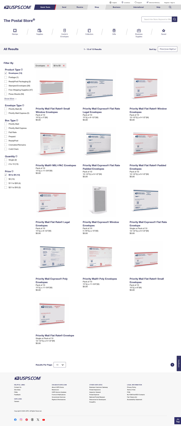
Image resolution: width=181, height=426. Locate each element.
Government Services (58, 397)
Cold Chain (14, 149)
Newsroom (55, 389)
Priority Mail (14, 124)
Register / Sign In (169, 2)
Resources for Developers (97, 399)
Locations (127, 2)
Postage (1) (13, 77)
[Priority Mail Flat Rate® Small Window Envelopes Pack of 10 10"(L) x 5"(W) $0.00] (58, 87)
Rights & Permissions (59, 399)
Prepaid (12, 136)
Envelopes (40, 65)
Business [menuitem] (116, 7)
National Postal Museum (97, 397)
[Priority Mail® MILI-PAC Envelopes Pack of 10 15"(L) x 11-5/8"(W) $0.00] (58, 143)
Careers (16, 401)
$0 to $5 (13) (14, 175)
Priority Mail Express (18, 128)
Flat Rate (13, 132)
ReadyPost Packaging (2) (20, 81)
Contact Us (17, 387)
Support (139, 2)
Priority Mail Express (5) (19, 113)
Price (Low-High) (166, 49)
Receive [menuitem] (80, 7)
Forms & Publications (59, 394)
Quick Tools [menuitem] (45, 7)
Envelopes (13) (15, 73)
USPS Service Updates (59, 392)
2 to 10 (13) (13, 164)
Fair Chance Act (132, 397)
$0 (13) (12, 179)
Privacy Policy (131, 387)
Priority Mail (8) (15, 109)
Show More (9, 98)
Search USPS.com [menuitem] (170, 7)
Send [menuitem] (64, 7)
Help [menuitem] (158, 7)
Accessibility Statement (134, 399)
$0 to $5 (57, 65)
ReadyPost (13, 140)
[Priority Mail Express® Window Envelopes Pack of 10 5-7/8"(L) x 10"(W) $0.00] (105, 200)
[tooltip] (22, 69)
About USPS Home (58, 387)
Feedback (17, 394)
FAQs (16, 392)
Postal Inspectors (95, 389)
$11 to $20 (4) (15, 183)
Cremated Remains (17, 145)
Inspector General (95, 392)
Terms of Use (131, 389)
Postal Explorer (94, 394)
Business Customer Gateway (98, 387)
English (112, 2)
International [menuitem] (138, 7)
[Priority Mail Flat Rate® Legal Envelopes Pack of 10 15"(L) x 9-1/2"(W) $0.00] (58, 200)
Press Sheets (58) (16, 94)
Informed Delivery (154, 2)
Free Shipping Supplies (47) (21, 90)
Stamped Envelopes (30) (19, 85)
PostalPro (92, 402)
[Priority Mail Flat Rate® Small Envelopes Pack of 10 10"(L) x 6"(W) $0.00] (152, 257)
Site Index (17, 389)
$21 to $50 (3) (15, 187)
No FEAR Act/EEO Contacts (136, 394)
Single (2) (13, 160)
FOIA (128, 392)
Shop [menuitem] (97, 7)
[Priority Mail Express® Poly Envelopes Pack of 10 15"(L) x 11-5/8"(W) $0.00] (58, 257)
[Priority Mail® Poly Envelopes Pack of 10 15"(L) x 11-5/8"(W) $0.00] (105, 257)
